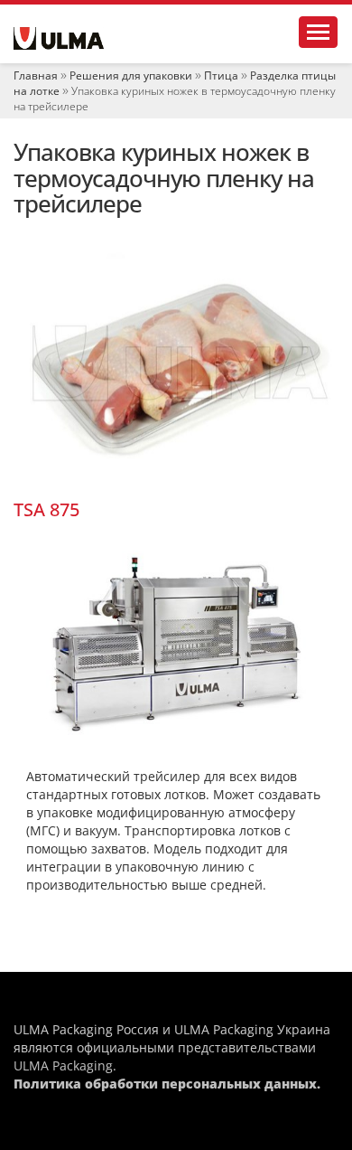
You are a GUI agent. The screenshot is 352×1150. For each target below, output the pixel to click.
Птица (221, 75)
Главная (36, 75)
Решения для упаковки (130, 75)
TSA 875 (46, 509)
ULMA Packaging (63, 1065)
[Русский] (59, 38)
